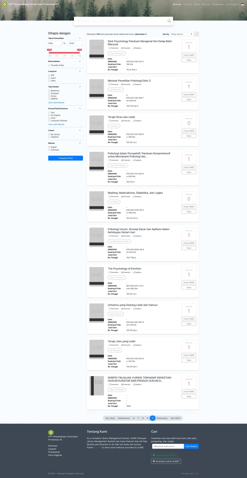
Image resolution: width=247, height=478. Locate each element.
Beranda (177, 4)
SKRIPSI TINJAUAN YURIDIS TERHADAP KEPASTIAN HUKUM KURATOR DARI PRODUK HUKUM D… (139, 379)
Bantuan (206, 4)
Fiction (53, 96)
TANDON (55, 137)
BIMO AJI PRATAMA (117, 390)
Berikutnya (162, 418)
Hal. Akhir (175, 418)
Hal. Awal (110, 418)
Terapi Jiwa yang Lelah (121, 341)
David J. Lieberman (117, 278)
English (54, 147)
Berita (197, 4)
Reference (55, 91)
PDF (52, 75)
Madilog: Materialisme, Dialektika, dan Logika (135, 192)
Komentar (115, 48)
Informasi (187, 4)
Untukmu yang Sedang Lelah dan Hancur (133, 305)
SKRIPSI (54, 99)
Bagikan (138, 48)
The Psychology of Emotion (124, 268)
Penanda (127, 48)
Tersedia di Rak (57, 65)
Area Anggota (232, 4)
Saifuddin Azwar (116, 90)
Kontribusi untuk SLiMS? (167, 461)
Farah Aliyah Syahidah (118, 165)
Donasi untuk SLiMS (166, 455)
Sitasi (189, 60)
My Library (55, 134)
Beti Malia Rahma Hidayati (119, 241)
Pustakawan (218, 4)
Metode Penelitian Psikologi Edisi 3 (129, 80)
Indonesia (55, 150)
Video (53, 81)
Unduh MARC (189, 55)
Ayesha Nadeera (116, 314)
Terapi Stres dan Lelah (121, 117)
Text (53, 112)
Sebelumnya (124, 418)
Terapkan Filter (65, 158)
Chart (53, 118)
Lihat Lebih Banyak (56, 102)
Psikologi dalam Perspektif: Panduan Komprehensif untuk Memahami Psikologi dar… (139, 155)
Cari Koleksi (191, 446)
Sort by (166, 34)
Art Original (55, 115)
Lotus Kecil (114, 126)
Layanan (52, 449)
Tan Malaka (114, 202)
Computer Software (59, 120)
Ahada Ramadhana (116, 53)
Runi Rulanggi (115, 350)
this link (97, 447)
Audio (53, 78)
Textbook (55, 93)
